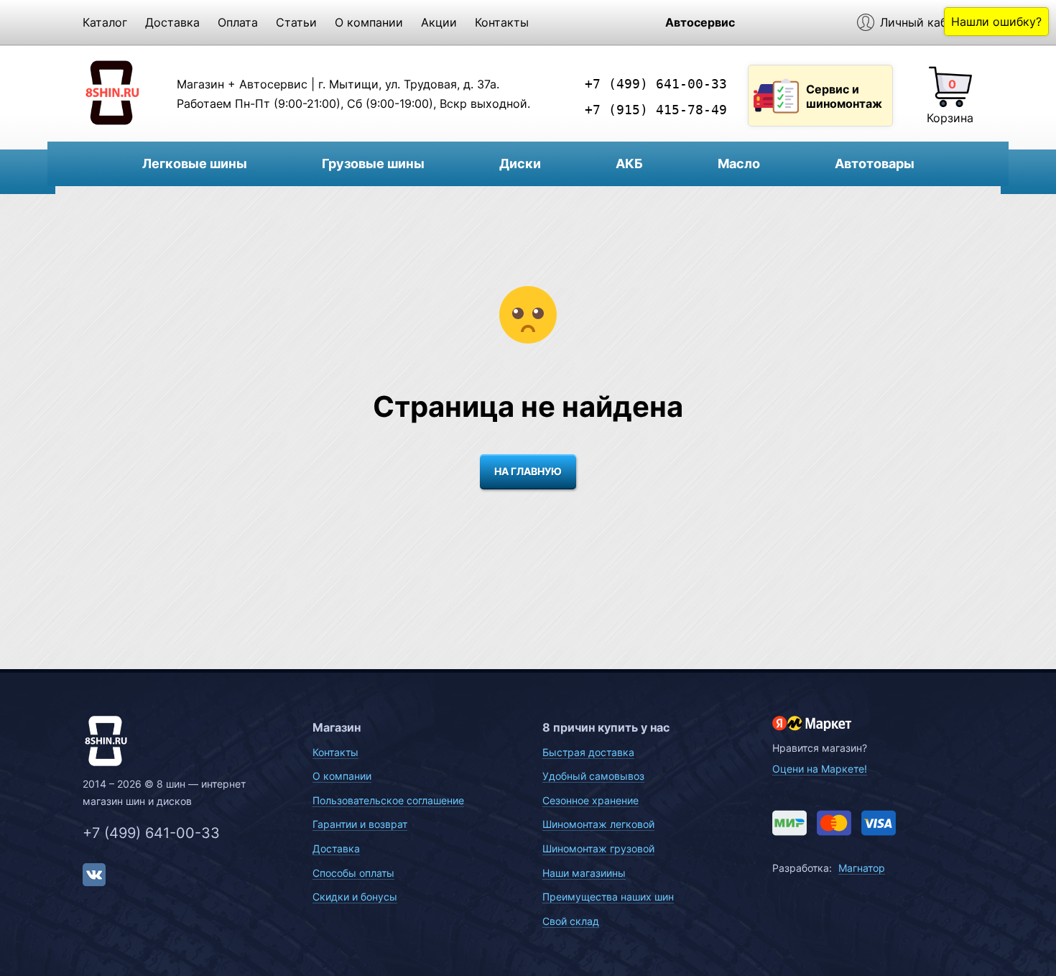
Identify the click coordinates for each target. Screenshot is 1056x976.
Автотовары (874, 163)
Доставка (172, 22)
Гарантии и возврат (359, 824)
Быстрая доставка (588, 752)
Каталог (105, 22)
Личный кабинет (926, 22)
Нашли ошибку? (996, 21)
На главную (528, 471)
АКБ (629, 163)
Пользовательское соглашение (388, 800)
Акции (439, 22)
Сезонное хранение (590, 800)
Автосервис (700, 22)
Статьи (296, 22)
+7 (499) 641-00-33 (656, 83)
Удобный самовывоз (593, 776)
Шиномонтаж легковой (598, 824)
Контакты (502, 22)
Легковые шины (194, 163)
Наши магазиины (584, 873)
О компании (369, 22)
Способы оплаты (353, 873)
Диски (520, 163)
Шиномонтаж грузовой (598, 848)
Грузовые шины (373, 163)
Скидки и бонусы (354, 896)
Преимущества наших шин (608, 896)
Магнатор (861, 868)
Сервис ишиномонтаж (844, 96)
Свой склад (570, 921)
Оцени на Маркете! (819, 769)
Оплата (238, 22)
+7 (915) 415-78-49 (656, 109)
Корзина (950, 118)
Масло (739, 163)
